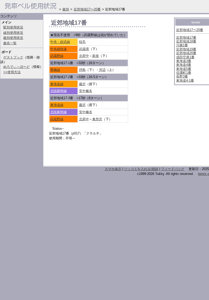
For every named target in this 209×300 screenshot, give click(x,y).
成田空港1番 (185, 57)
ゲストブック (13, 57)
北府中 (84, 56)
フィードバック (172, 169)
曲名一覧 (10, 43)
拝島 (82, 70)
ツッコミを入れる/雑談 (141, 169)
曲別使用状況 (13, 38)
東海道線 (56, 84)
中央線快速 (58, 49)
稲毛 (82, 42)
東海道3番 (183, 61)
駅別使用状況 (13, 27)
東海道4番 (183, 65)
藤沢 (82, 84)
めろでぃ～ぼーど (16, 67)
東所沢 (97, 119)
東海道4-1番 (185, 80)
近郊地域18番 (186, 41)
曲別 (65, 9)
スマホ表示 (113, 169)
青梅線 (55, 70)
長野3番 (182, 76)
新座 (95, 56)
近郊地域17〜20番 (189, 30)
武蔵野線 (56, 56)
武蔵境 (84, 49)
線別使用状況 (13, 33)
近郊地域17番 (186, 37)
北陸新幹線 (58, 91)
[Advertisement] (108, 154)
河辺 (102, 70)
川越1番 (182, 45)
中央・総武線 (60, 42)
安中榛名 (85, 91)
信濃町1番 (183, 72)
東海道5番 (183, 69)
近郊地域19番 (186, 49)
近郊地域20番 (186, 53)
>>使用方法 (12, 72)
